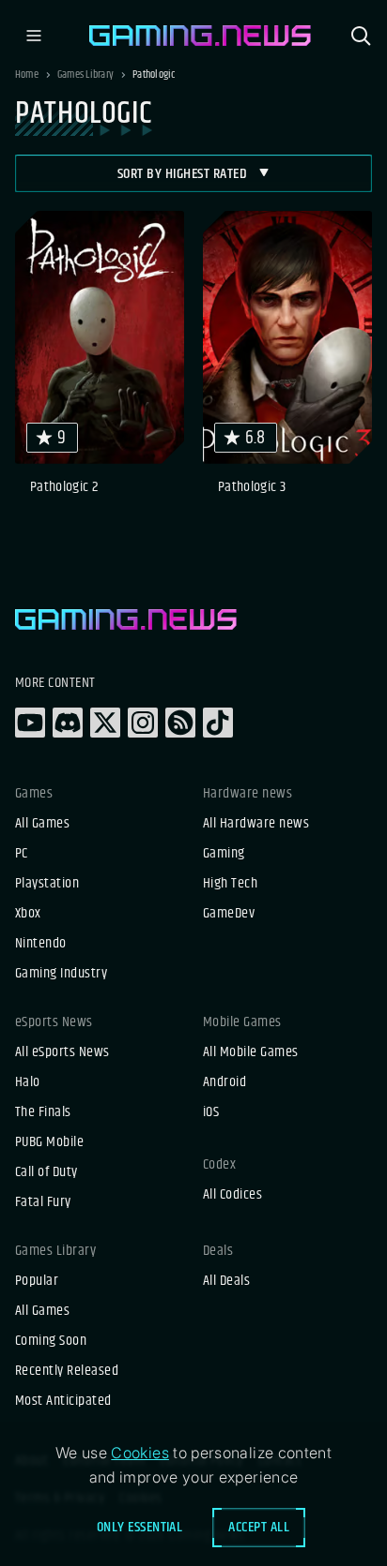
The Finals (43, 1112)
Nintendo (41, 943)
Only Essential (140, 1527)
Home (27, 74)
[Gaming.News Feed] (180, 723)
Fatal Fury (43, 1202)
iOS (211, 1112)
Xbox (28, 913)
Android (224, 1082)
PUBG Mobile (49, 1142)
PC (21, 854)
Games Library (85, 74)
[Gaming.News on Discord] (68, 723)
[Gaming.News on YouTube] (30, 723)
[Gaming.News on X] (105, 723)
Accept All (258, 1527)
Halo (27, 1082)
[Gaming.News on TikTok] (218, 723)
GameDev (229, 913)
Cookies (140, 1452)
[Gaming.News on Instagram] (143, 723)
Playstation (47, 883)
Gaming (224, 854)
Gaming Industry (61, 973)
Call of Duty (46, 1172)
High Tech (230, 883)
